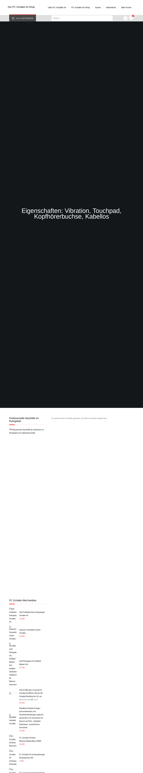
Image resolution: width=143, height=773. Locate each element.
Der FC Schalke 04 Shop (21, 7)
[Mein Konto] (125, 18)
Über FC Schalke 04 (57, 7)
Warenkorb (111, 7)
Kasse (98, 7)
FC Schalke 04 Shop (80, 7)
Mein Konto (126, 7)
